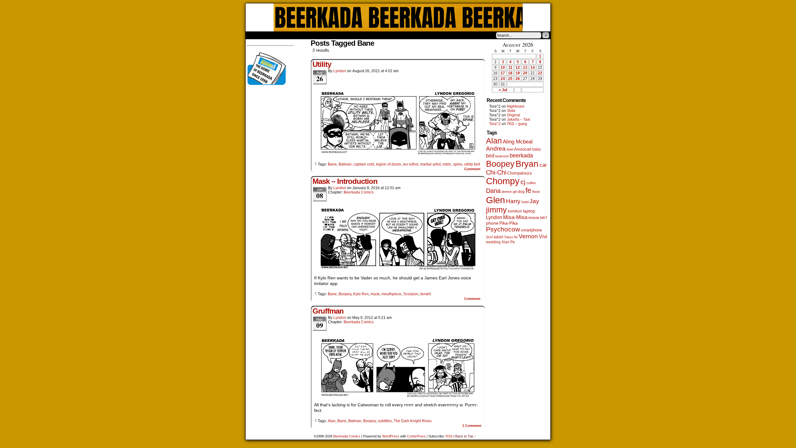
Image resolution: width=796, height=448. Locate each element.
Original (513, 115)
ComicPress (416, 436)
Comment (472, 169)
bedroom (502, 156)
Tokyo (508, 237)
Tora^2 (495, 124)
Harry (513, 201)
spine (457, 164)
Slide (511, 111)
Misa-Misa (515, 217)
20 (525, 73)
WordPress (390, 436)
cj (523, 182)
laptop (529, 211)
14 (532, 67)
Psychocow (503, 229)
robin (446, 164)
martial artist (430, 164)
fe (528, 190)
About (272, 35)
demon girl (509, 192)
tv (516, 237)
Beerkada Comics (398, 17)
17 (503, 73)
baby (536, 149)
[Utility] (398, 153)
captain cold (364, 164)
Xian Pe (508, 242)
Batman (345, 164)
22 (540, 73)
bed (490, 155)
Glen (495, 200)
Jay (534, 201)
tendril (425, 294)
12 (518, 67)
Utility (321, 64)
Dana (493, 190)
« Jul (503, 90)
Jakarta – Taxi (518, 119)
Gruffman (328, 311)
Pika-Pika (508, 223)
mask (375, 294)
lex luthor (410, 164)
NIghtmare (516, 106)
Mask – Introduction (344, 181)
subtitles (385, 421)
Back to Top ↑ (465, 436)
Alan (332, 421)
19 (518, 73)
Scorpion (411, 294)
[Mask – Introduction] (398, 269)
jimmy (496, 209)
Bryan (527, 164)
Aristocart (522, 149)
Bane (332, 164)
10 (503, 67)
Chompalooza (519, 173)
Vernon (528, 236)
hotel (525, 202)
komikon (515, 211)
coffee (531, 183)
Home (254, 35)
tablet (498, 237)
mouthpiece (391, 294)
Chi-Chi (496, 172)
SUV (489, 237)
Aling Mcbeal (518, 141)
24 (503, 79)
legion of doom (388, 164)
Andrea (496, 148)
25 (510, 79)
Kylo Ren (361, 294)
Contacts (315, 35)
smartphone (531, 230)
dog (521, 191)
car (543, 165)
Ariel (510, 149)
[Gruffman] (398, 396)
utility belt (472, 164)
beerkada (521, 155)
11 (510, 67)
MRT (544, 218)
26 (518, 79)
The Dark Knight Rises (413, 421)
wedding (493, 242)
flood (535, 192)
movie (533, 218)
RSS (449, 436)
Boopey (345, 294)
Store (292, 35)
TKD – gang (517, 124)
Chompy (503, 181)
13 (525, 67)
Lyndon (339, 71)
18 (510, 73)
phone (492, 223)
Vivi (543, 236)
